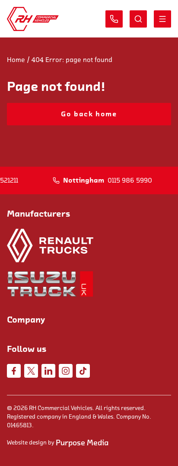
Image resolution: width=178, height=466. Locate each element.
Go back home (89, 114)
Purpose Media (82, 443)
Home (16, 59)
